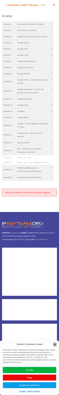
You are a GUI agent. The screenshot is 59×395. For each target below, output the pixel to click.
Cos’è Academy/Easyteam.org (17, 249)
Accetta (29, 370)
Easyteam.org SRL (11, 300)
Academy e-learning (12, 318)
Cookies (22, 391)
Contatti (6, 258)
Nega (29, 377)
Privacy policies (33, 391)
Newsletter (7, 267)
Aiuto (4, 276)
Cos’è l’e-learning (10, 285)
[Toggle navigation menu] (54, 5)
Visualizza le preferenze (29, 385)
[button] (55, 344)
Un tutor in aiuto (10, 294)
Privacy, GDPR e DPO (12, 309)
